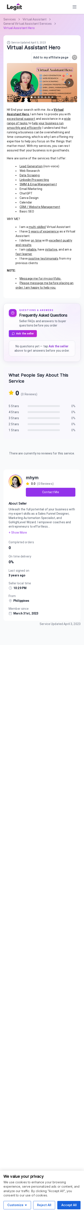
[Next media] (69, 83)
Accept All (69, 1205)
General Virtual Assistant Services (27, 23)
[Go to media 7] (52, 97)
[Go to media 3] (38, 97)
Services (9, 19)
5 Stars (14, 406)
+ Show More (18, 532)
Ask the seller (25, 333)
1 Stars (14, 430)
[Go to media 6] (49, 97)
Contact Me (50, 492)
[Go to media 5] (45, 97)
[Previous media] (14, 83)
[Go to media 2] (35, 97)
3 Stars (14, 418)
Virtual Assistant (35, 19)
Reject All (44, 1205)
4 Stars (14, 412)
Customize (15, 1205)
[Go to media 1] (32, 97)
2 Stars (14, 424)
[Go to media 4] (42, 97)
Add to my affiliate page (50, 57)
